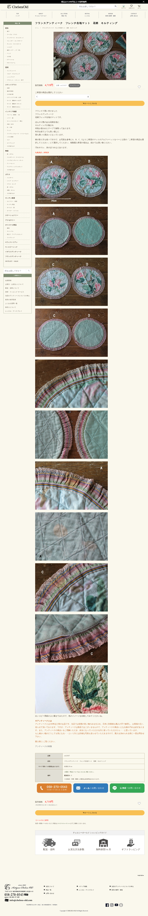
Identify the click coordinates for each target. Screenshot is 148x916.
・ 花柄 (7, 88)
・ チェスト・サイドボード (13, 44)
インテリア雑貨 (11, 111)
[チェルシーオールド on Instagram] (110, 905)
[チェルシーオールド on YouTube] (115, 905)
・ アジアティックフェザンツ (13, 166)
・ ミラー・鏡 (9, 118)
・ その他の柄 (9, 94)
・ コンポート (9, 177)
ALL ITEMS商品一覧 (64, 15)
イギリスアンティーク (13, 252)
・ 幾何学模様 (9, 91)
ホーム (37, 28)
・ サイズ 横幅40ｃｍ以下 (13, 100)
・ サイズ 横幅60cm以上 (12, 106)
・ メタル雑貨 (9, 136)
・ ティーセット (10, 163)
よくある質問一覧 (11, 303)
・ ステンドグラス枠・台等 (13, 97)
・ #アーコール (9, 59)
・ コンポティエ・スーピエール (14, 157)
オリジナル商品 (11, 225)
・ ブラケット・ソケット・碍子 (14, 80)
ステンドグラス (11, 85)
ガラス (7, 174)
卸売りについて (10, 307)
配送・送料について (12, 288)
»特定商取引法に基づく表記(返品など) (46, 805)
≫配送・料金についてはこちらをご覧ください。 (79, 772)
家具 (7, 28)
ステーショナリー (11, 215)
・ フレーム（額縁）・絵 (12, 114)
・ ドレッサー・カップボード (13, 40)
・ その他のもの (10, 146)
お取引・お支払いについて (14, 284)
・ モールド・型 (10, 207)
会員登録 (8, 280)
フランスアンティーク (13, 256)
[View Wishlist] (131, 6)
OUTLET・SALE (11, 261)
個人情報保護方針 (46, 904)
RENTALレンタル (87, 15)
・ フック (8, 130)
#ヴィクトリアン (11, 242)
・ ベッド (8, 53)
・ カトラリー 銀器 (11, 201)
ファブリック (74, 85)
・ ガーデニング (10, 143)
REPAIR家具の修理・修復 (110, 15)
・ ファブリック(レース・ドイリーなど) (16, 133)
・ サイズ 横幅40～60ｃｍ (13, 103)
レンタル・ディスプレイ (13, 311)
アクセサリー (10, 220)
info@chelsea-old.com (64, 823)
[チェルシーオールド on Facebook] (106, 905)
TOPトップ (17, 15)
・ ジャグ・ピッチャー (11, 180)
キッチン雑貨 (10, 198)
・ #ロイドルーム (10, 62)
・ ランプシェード (10, 70)
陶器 (7, 151)
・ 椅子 (7, 31)
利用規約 (55, 904)
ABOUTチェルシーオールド (40, 15)
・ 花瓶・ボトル (10, 190)
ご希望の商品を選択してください (49, 92)
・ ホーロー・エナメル (11, 210)
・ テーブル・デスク (11, 34)
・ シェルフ (8, 47)
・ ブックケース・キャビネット (14, 37)
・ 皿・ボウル (9, 154)
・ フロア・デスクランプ (12, 73)
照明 (7, 67)
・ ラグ (7, 140)
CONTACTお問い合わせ (134, 15)
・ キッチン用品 (10, 204)
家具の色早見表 (10, 299)
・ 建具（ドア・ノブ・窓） (13, 50)
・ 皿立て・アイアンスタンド (13, 234)
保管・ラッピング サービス (14, 292)
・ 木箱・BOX (9, 124)
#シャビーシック (11, 247)
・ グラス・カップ (10, 184)
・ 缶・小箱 (8, 127)
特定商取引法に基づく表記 (33, 904)
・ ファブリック (10, 237)
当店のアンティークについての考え (17, 296)
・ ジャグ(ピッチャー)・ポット (14, 160)
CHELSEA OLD (72, 910)
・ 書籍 (7, 228)
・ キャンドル (9, 231)
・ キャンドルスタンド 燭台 (13, 121)
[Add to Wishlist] (139, 87)
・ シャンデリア (10, 77)
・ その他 (8, 56)
